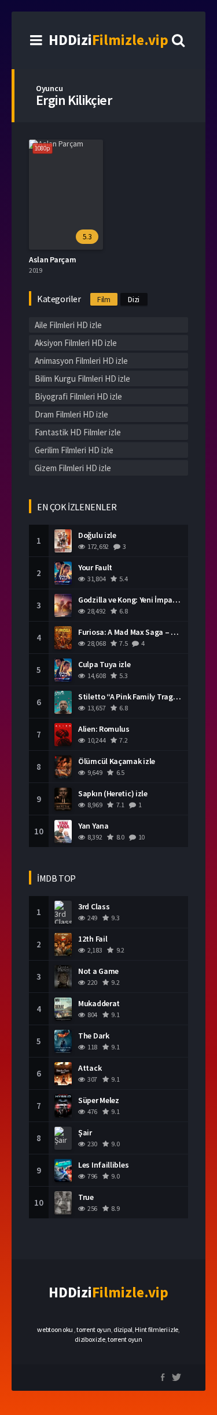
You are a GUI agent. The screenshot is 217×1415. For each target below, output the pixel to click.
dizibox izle (90, 1339)
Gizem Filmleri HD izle (73, 467)
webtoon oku (55, 1329)
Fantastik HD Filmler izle (78, 432)
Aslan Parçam (52, 259)
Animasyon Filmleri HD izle (81, 360)
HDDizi (108, 40)
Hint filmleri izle (156, 1329)
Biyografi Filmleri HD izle (78, 396)
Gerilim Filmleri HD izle (74, 450)
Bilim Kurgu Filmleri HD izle (82, 378)
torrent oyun (93, 1329)
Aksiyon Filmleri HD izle (76, 342)
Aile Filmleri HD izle (68, 324)
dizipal (123, 1329)
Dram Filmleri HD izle (71, 414)
